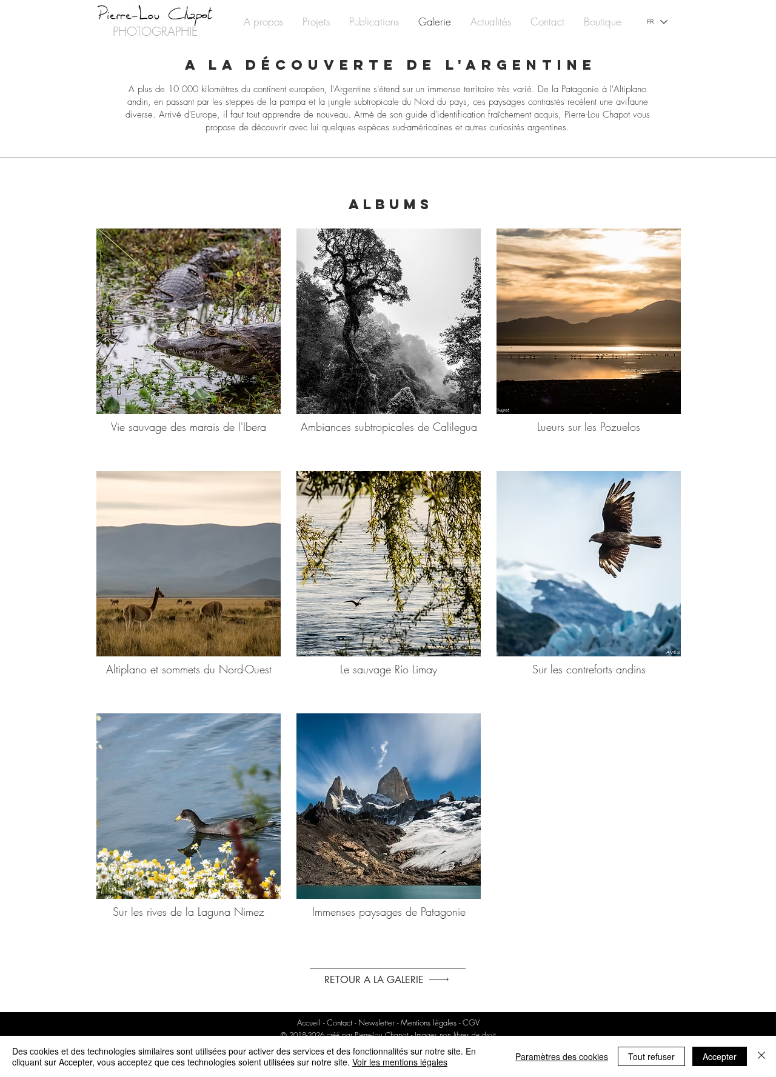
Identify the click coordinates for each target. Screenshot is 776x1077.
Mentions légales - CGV (440, 1022)
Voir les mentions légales (399, 1062)
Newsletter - (379, 1022)
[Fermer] (761, 1056)
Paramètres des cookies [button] (561, 1056)
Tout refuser (651, 1056)
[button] (316, 21)
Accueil (309, 1022)
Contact (341, 1022)
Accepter (720, 1056)
